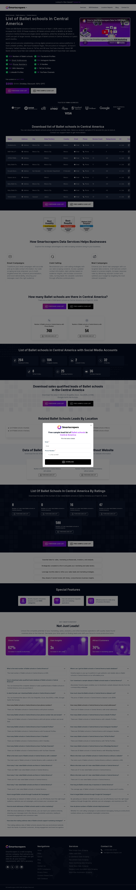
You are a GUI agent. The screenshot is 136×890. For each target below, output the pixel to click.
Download (70, 462)
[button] (46, 454)
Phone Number (50, 450)
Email (47, 442)
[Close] (91, 425)
